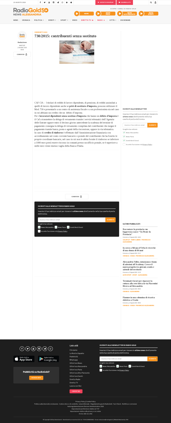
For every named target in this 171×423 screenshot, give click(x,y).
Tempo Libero (136, 240)
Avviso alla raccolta (85, 414)
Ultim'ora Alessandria (78, 366)
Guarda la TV (126, 2)
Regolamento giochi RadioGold (101, 404)
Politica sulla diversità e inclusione (46, 404)
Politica (38, 20)
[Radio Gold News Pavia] (105, 13)
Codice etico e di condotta (68, 404)
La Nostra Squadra (77, 353)
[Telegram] (58, 2)
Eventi (51, 20)
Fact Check (117, 404)
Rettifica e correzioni (129, 404)
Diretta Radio (75, 379)
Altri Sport (127, 275)
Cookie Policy (91, 401)
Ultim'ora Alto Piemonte (80, 373)
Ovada (132, 256)
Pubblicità (74, 356)
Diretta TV (86, 20)
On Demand (125, 20)
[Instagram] (53, 2)
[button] (22, 54)
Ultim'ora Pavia (76, 369)
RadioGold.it (58, 420)
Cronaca (26, 20)
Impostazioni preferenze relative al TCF (85, 409)
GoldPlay (126, 240)
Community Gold (40, 32)
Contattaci (76, 391)
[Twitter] (45, 2)
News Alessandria (47, 227)
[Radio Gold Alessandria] (30, 11)
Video (74, 20)
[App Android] (67, 2)
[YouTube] (49, 2)
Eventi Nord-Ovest (76, 227)
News (15, 20)
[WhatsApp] (62, 2)
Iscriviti (110, 220)
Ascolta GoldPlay (106, 2)
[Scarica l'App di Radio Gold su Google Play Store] (48, 359)
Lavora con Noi (75, 386)
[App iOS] (71, 2)
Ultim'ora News (76, 363)
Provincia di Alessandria (145, 256)
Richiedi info (36, 378)
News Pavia (62, 227)
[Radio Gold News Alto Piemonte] (127, 13)
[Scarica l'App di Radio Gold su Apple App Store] (24, 359)
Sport (63, 20)
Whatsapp (74, 360)
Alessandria (142, 275)
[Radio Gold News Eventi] (148, 13)
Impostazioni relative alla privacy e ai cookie (85, 411)
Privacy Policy (62, 231)
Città (112, 20)
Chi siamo (73, 350)
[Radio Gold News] (84, 13)
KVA (127, 420)
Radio (100, 20)
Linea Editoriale (84, 404)
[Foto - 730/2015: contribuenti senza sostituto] (76, 52)
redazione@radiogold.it (106, 420)
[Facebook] (40, 2)
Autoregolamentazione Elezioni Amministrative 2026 (85, 406)
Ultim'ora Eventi (76, 376)
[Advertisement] (76, 82)
